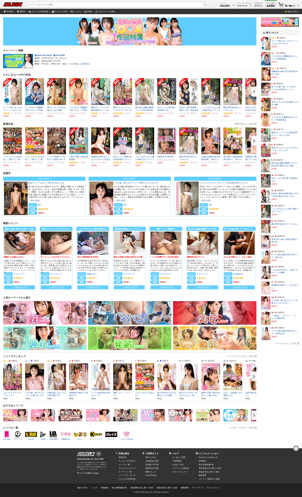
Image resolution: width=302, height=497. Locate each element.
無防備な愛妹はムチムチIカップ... (129, 229)
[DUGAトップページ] (13, 4)
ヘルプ (175, 453)
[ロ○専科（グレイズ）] (235, 420)
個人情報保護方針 (206, 464)
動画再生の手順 (152, 468)
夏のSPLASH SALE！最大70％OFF (50, 55)
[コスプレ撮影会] (70, 420)
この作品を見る (19, 287)
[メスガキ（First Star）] (15, 420)
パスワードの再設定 (180, 468)
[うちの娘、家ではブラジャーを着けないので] (43, 420)
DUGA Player (151, 475)
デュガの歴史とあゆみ (89, 473)
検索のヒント (151, 472)
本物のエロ (91, 274)
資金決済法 (209, 472)
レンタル (77, 11)
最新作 (22, 11)
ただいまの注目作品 (39, 11)
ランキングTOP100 (127, 461)
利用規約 (202, 461)
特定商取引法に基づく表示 (142, 488)
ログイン (258, 6)
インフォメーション (209, 453)
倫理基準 (202, 475)
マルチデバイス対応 (106, 11)
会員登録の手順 (152, 461)
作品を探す (124, 453)
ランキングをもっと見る (285, 343)
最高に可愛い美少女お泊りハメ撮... (19, 229)
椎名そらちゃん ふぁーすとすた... (56, 229)
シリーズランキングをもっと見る (239, 356)
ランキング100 (61, 11)
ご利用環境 (177, 461)
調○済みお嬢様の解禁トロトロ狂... (202, 229)
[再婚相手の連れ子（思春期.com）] (180, 420)
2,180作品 (85, 64)
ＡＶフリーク (19, 274)
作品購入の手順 (152, 464)
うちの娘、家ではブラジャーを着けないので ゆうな (136, 183)
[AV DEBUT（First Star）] (153, 420)
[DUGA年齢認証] (86, 454)
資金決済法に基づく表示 (167, 488)
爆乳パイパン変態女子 (166, 229)
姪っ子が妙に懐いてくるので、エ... (239, 229)
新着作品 (122, 457)
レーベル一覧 (124, 464)
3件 (39, 205)
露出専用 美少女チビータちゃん (284, 224)
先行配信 (10, 11)
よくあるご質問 (178, 457)
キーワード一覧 (125, 472)
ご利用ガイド (152, 453)
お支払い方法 (177, 464)
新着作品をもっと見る (244, 124)
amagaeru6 (238, 274)
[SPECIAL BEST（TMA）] (208, 420)
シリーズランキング (127, 475)
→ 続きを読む (34, 200)
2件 (210, 205)
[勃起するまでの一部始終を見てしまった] (125, 420)
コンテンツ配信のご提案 (209, 479)
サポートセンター (179, 472)
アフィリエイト (213, 488)
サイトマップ (197, 488)
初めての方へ (293, 11)
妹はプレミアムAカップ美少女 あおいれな (46, 183)
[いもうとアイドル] (98, 420)
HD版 (89, 11)
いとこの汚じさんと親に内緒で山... (93, 229)
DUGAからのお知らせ (208, 457)
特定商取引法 (210, 468)
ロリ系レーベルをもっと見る (241, 428)
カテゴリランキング (127, 468)
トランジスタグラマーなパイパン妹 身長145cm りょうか (223, 183)
